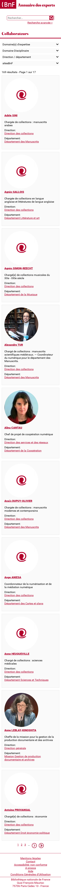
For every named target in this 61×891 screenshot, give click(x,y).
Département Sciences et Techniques (26, 680)
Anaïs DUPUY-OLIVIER (18, 500)
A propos (30, 868)
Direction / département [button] (17, 57)
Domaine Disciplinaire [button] (16, 50)
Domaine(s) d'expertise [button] (16, 44)
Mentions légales (30, 858)
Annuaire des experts (36, 5)
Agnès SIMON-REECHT (18, 268)
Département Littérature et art (21, 218)
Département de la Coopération (23, 450)
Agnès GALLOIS (14, 191)
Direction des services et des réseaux (26, 442)
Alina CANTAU (13, 427)
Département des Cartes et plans (23, 603)
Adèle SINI (10, 115)
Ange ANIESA (12, 577)
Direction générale (15, 748)
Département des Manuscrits (21, 141)
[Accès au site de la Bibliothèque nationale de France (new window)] (8, 5)
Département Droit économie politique (27, 832)
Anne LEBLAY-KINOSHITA (20, 730)
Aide (30, 871)
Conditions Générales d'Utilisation (31, 874)
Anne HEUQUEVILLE (16, 653)
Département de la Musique (20, 294)
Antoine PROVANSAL (17, 809)
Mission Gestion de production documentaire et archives (22, 758)
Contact (30, 861)
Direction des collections (19, 133)
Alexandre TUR (13, 344)
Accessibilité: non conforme (30, 864)
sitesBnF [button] (8, 63)
